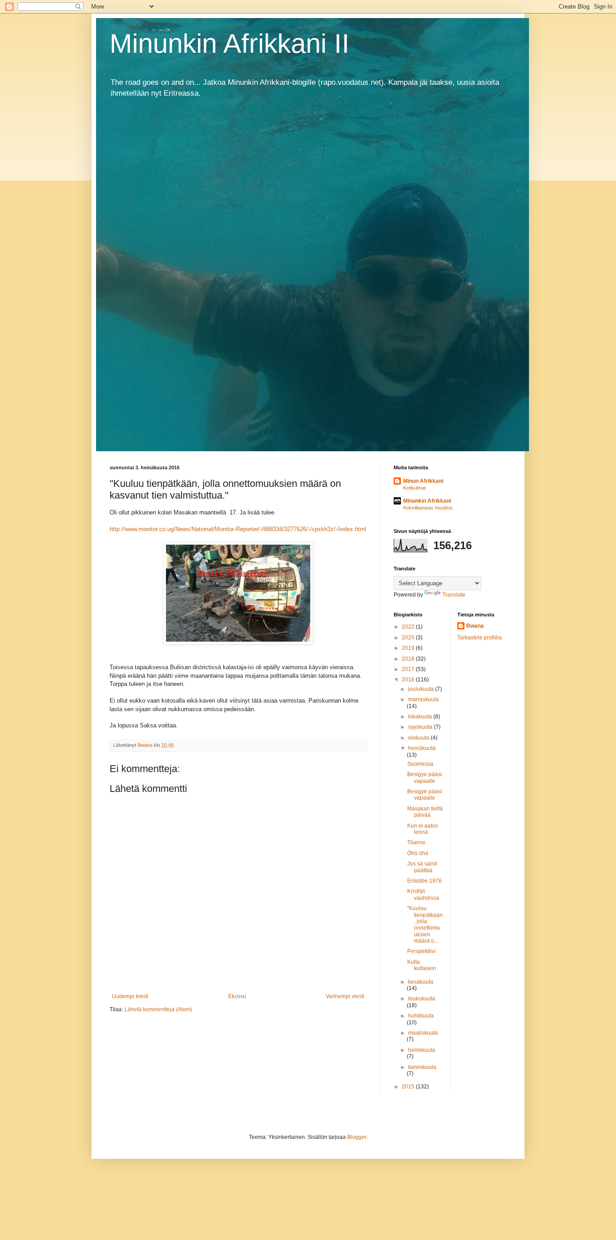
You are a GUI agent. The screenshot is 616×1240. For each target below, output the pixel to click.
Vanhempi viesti (345, 996)
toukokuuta (421, 998)
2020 (409, 637)
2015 (409, 1086)
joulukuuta (421, 689)
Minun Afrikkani (423, 481)
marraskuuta (423, 699)
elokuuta (419, 738)
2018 (409, 659)
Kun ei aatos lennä (422, 829)
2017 (409, 669)
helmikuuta (421, 1050)
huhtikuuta (421, 1016)
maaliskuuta (423, 1033)
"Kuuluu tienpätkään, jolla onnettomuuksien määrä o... (425, 924)
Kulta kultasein (421, 965)
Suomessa (420, 764)
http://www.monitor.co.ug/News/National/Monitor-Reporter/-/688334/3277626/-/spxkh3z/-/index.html (238, 529)
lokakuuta (420, 716)
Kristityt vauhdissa (423, 894)
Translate (453, 595)
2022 (409, 627)
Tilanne (416, 842)
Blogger (356, 1137)
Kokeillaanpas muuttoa (427, 507)
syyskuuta (421, 727)
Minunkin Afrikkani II (229, 43)
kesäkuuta (420, 982)
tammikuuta (422, 1067)
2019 (409, 648)
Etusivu (237, 996)
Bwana (475, 626)
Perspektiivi (421, 951)
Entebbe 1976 (424, 881)
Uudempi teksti (130, 996)
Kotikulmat (414, 487)
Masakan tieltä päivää (425, 811)
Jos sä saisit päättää (422, 867)
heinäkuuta (422, 748)
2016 (409, 679)
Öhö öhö (417, 853)
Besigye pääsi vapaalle (424, 777)
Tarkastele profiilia (479, 637)
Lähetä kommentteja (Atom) (158, 1009)
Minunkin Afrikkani (427, 501)
